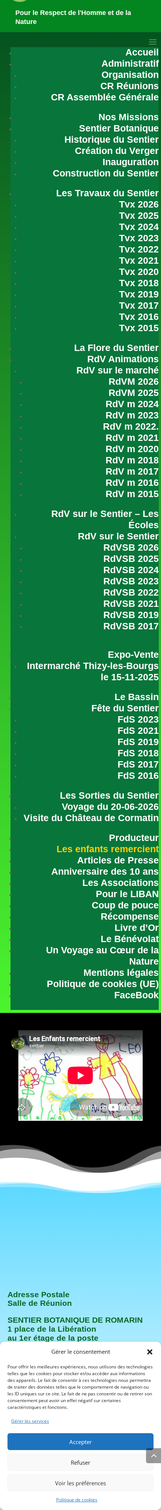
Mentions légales (121, 972)
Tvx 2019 (139, 294)
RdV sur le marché (117, 370)
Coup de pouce (125, 905)
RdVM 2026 (134, 381)
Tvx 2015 (139, 328)
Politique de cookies (76, 1500)
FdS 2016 (138, 775)
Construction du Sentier (106, 173)
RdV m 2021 (132, 437)
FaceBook (136, 995)
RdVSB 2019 (131, 614)
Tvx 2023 (139, 238)
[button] (150, 1352)
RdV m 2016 (132, 482)
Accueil (142, 52)
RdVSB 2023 (131, 581)
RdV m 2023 (132, 415)
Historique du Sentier (111, 139)
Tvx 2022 (139, 249)
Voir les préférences (80, 1483)
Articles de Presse (118, 860)
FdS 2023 (138, 719)
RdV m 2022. (131, 426)
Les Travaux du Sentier (107, 193)
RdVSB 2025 (131, 558)
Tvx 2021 (139, 260)
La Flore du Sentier (116, 347)
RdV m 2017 (132, 471)
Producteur (134, 837)
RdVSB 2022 (131, 592)
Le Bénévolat (130, 938)
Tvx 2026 (139, 204)
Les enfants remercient (108, 849)
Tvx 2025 (139, 215)
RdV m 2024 (132, 404)
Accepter (80, 1442)
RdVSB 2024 (131, 570)
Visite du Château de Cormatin (91, 818)
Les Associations (120, 882)
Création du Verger (117, 150)
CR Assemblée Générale (105, 97)
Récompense (130, 916)
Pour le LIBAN (127, 894)
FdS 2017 (138, 764)
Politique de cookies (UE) (103, 983)
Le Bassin (137, 697)
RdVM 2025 (134, 392)
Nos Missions (128, 117)
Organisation (130, 74)
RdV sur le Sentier (118, 536)
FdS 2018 (138, 753)
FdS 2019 (138, 741)
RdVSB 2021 (131, 603)
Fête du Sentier (125, 708)
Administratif (130, 63)
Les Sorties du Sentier (109, 795)
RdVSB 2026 (131, 547)
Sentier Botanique (119, 128)
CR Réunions (129, 86)
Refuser (80, 1462)
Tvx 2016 (139, 316)
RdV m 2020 (132, 449)
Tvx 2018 (139, 283)
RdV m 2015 (132, 493)
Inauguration (131, 162)
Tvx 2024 (139, 226)
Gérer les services (30, 1421)
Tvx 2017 (139, 305)
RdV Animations (123, 359)
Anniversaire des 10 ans (105, 871)
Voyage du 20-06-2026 (110, 806)
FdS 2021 (138, 730)
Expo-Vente (133, 654)
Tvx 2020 (139, 271)
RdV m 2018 (132, 460)
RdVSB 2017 (131, 626)
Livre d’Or (137, 927)
